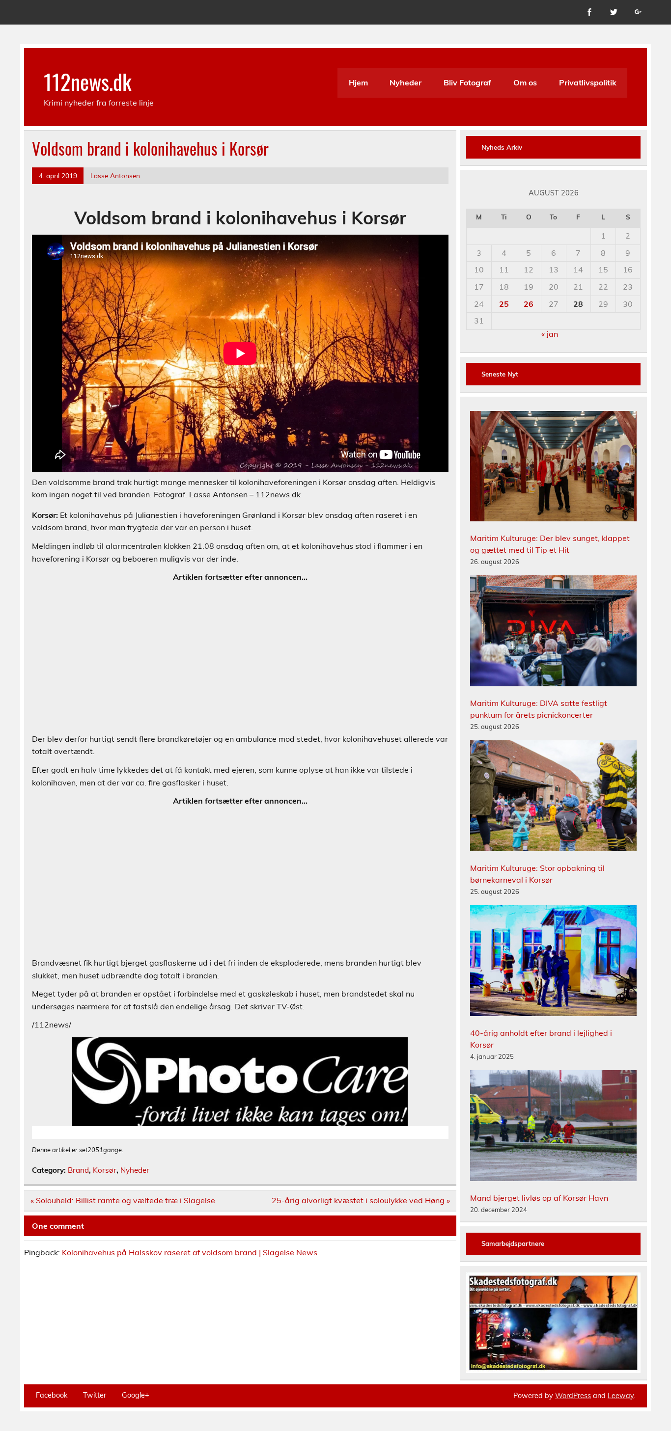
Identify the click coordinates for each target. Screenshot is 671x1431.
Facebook (51, 1395)
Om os (525, 82)
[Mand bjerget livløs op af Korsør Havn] (553, 1127)
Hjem (358, 82)
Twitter (94, 1395)
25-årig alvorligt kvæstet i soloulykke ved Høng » (361, 1200)
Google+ (135, 1395)
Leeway (621, 1395)
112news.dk (88, 81)
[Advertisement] (240, 658)
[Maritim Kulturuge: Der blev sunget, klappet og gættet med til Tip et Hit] (553, 468)
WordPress (573, 1395)
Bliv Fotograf (467, 82)
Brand (78, 1170)
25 (504, 304)
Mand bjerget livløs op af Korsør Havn (539, 1198)
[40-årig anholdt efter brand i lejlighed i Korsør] (553, 962)
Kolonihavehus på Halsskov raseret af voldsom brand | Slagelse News (189, 1252)
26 (528, 304)
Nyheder (405, 82)
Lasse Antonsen (115, 175)
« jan (549, 334)
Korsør (104, 1170)
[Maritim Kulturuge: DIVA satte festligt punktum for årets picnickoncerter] (553, 632)
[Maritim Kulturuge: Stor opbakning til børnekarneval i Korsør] (553, 797)
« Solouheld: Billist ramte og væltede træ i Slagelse (122, 1200)
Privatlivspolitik (587, 82)
